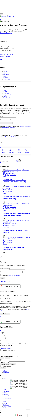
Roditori (5, 96)
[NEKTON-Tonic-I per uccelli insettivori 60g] (17, 239)
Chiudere (7, 358)
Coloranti (6, 176)
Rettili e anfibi (7, 98)
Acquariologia (7, 95)
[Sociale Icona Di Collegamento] (0, 60)
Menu (5, 371)
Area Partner (6, 79)
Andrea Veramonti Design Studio (10, 137)
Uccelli (5, 91)
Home (5, 71)
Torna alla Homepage (6, 33)
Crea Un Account (5, 314)
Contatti (5, 77)
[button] (9, 173)
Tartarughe (6, 93)
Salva (2, 358)
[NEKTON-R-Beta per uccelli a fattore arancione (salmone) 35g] (17, 205)
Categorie (6, 372)
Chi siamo (6, 74)
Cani (4, 90)
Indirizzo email (4, 268)
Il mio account (7, 398)
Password (3, 272)
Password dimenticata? (14, 275)
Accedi (2, 278)
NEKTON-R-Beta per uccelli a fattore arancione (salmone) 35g (16, 214)
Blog (4, 76)
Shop (4, 73)
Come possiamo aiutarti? (6, 356)
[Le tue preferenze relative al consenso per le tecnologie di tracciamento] (28, 408)
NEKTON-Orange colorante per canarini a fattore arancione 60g (14, 181)
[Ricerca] (0, 18)
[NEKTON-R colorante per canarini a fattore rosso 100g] (17, 188)
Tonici (5, 244)
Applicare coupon (5, 364)
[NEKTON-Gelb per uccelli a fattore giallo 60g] (17, 222)
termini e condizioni (25, 126)
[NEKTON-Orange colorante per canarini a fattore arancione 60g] (17, 171)
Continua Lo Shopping (6, 348)
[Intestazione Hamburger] (1, 14)
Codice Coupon (4, 362)
